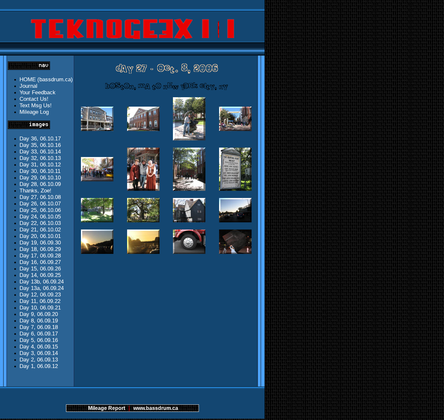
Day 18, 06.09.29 (40, 249)
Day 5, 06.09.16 (39, 340)
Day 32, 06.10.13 (40, 158)
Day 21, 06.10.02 (40, 230)
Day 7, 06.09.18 (39, 327)
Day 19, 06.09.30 (40, 243)
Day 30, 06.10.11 (40, 171)
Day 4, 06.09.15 (39, 347)
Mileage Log (34, 112)
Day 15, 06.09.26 (40, 269)
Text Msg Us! (36, 105)
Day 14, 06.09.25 (40, 275)
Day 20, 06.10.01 (40, 236)
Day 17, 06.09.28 (40, 256)
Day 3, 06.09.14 (39, 353)
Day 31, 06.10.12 (40, 165)
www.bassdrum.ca (155, 408)
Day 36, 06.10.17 (40, 139)
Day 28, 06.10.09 (40, 184)
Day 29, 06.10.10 (40, 178)
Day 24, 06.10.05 (40, 217)
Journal (28, 86)
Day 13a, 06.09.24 (42, 288)
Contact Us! (34, 99)
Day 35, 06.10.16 (40, 145)
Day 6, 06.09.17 (39, 334)
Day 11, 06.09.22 (40, 301)
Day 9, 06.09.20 (39, 314)
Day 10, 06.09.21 (40, 308)
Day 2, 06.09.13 (39, 360)
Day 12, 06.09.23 (40, 295)
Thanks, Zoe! (35, 191)
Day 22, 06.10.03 (40, 223)
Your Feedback (38, 92)
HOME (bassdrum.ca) (46, 79)
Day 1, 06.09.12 (39, 366)
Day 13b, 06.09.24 (42, 282)
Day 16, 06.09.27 (40, 262)
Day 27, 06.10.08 (40, 197)
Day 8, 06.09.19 (39, 321)
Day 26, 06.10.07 (40, 204)
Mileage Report (106, 408)
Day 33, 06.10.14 (40, 152)
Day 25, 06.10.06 (40, 210)
